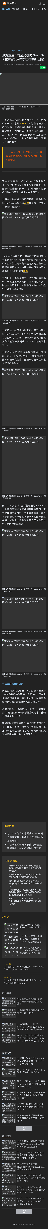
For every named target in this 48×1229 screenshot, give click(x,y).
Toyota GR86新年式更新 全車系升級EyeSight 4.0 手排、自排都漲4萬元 (25, 883)
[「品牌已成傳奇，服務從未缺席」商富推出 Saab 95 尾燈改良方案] (11, 939)
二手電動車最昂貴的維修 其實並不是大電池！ (31, 1011)
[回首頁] (12, 3)
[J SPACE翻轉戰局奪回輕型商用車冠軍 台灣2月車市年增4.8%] (9, 1107)
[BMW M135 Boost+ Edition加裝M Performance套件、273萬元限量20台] (9, 1201)
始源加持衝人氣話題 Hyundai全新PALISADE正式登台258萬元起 (25, 875)
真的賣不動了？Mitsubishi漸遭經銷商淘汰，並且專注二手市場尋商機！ (30, 1061)
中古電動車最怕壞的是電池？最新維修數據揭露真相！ (29, 1001)
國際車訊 (25, 9)
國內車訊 (6, 9)
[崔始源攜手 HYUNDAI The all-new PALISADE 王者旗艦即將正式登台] (9, 1178)
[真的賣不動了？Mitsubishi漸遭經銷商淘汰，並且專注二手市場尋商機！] (9, 1061)
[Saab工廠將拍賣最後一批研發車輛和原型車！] (11, 928)
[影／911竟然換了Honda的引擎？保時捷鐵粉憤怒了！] (9, 1072)
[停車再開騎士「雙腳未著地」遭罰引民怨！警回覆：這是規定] (9, 1118)
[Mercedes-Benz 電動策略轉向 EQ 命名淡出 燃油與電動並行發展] (9, 1095)
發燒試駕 (16, 9)
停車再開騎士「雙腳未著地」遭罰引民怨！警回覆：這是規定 (31, 1118)
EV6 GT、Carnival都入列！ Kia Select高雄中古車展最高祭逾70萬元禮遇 (25, 901)
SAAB (5, 50)
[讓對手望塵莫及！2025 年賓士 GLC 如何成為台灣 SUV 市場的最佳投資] (9, 1084)
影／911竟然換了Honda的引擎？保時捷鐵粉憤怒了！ (31, 1071)
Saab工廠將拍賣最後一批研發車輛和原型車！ (31, 926)
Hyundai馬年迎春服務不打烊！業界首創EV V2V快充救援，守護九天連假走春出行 (30, 1038)
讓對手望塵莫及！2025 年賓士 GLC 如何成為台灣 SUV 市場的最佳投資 (31, 1084)
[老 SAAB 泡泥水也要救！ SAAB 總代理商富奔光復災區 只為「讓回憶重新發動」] (11, 950)
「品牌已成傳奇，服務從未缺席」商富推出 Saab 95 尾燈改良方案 (31, 939)
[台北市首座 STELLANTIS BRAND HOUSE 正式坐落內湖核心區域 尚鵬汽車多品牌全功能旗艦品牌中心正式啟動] (9, 1027)
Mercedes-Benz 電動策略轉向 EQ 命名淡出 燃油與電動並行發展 (31, 1095)
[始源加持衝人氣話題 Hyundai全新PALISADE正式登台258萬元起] (9, 1167)
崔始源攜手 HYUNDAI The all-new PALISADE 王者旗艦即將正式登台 (31, 1178)
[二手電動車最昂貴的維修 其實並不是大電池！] (9, 1013)
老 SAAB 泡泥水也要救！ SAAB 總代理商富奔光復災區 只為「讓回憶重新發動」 (24, 156)
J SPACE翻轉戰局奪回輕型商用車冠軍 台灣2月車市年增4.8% (30, 1107)
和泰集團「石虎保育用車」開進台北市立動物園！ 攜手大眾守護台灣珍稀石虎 (25, 868)
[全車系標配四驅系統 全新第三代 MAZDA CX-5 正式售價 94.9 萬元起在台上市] (9, 1144)
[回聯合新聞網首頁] (4, 3)
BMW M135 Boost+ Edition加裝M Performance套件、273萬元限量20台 (31, 1201)
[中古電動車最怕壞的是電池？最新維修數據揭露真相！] (9, 1002)
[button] (44, 3)
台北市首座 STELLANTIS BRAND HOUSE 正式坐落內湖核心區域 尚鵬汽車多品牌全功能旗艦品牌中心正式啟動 (31, 1027)
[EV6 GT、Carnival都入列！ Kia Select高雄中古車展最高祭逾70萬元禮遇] (9, 1190)
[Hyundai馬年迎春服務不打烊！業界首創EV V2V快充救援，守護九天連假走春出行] (9, 1038)
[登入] (40, 3)
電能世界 (35, 9)
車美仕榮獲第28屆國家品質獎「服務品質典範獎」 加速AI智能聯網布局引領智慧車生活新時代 (25, 892)
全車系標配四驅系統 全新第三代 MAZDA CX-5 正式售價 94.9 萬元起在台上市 (31, 1144)
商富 (13, 50)
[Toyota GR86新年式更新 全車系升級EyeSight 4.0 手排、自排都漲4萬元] (9, 1155)
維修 (20, 50)
